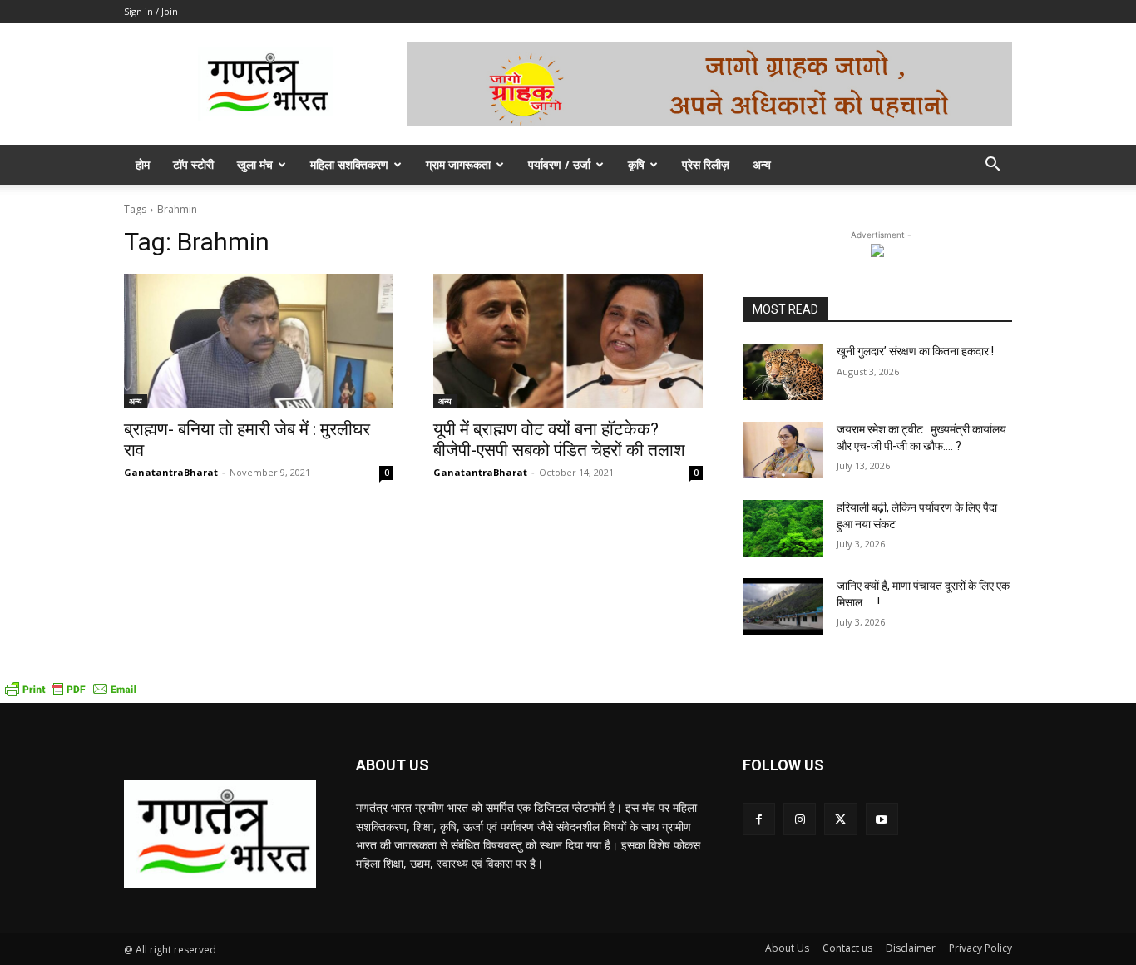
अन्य (762, 164)
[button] (992, 166)
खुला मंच (255, 164)
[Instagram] (799, 819)
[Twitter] (840, 819)
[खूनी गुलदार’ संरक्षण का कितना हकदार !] (783, 372)
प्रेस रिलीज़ (705, 164)
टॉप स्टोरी (193, 164)
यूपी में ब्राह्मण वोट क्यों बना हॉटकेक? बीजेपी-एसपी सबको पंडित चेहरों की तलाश (559, 439)
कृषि (636, 164)
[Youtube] (882, 819)
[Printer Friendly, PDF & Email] (70, 694)
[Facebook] (759, 819)
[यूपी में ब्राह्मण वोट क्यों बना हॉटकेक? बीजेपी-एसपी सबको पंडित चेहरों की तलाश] (568, 341)
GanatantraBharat (171, 472)
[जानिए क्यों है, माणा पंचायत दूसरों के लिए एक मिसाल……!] (783, 606)
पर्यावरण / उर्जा (559, 164)
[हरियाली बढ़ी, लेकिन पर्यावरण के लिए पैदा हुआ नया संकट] (783, 528)
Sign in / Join (151, 11)
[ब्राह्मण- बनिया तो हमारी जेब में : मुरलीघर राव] (258, 341)
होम (143, 164)
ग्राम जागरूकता (458, 164)
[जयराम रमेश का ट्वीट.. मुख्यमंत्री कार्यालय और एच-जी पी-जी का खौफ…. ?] (783, 450)
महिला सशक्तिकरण (349, 164)
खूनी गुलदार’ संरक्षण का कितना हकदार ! (915, 351)
